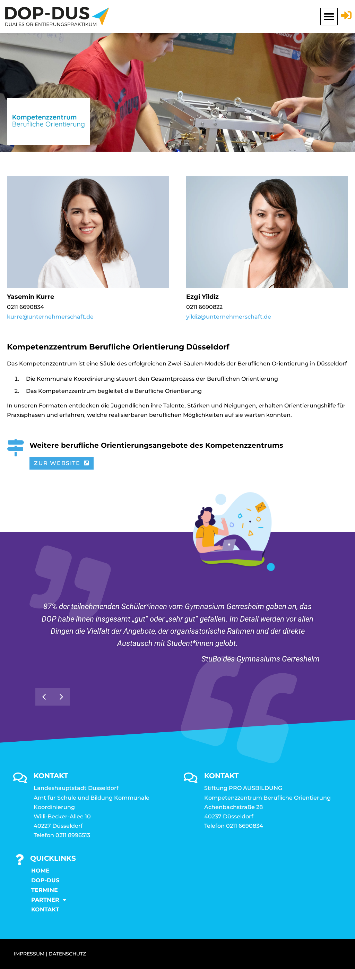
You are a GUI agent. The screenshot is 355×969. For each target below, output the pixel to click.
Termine (44, 890)
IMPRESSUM (29, 954)
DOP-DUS (45, 880)
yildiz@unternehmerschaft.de (228, 316)
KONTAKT (45, 909)
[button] (329, 16)
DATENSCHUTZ (67, 954)
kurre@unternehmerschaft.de (50, 316)
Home (40, 870)
